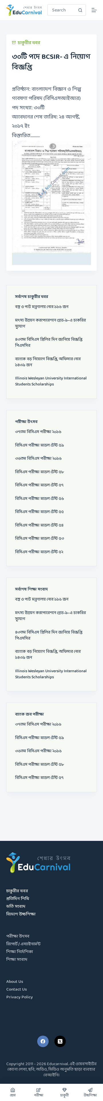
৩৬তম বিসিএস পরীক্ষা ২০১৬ (38, 458)
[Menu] (94, 10)
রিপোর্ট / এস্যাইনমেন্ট (23, 944)
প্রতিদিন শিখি (17, 899)
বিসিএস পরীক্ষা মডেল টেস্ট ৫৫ (39, 512)
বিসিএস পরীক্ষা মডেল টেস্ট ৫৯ (39, 445)
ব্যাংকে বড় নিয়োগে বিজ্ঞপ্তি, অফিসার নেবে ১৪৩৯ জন (48, 362)
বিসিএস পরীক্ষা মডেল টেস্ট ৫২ (39, 552)
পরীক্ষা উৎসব (17, 936)
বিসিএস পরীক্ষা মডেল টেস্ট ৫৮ (39, 472)
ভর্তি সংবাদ (15, 906)
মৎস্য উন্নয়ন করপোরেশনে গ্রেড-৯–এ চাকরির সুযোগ (50, 323)
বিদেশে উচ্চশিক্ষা (20, 914)
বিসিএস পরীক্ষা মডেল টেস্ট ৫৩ (39, 538)
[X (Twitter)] (60, 1041)
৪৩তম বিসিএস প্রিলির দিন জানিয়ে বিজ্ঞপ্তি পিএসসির (48, 342)
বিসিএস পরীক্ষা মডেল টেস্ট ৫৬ (39, 499)
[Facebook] (43, 1041)
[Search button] (80, 10)
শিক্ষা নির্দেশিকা (19, 952)
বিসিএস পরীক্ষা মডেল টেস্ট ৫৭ (39, 485)
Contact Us (16, 989)
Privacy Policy (19, 997)
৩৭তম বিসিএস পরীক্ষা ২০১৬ (38, 432)
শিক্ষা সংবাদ (16, 959)
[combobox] (61, 10)
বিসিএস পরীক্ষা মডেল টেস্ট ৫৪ (39, 525)
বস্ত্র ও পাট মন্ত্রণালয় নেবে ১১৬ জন (41, 307)
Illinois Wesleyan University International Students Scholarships (51, 381)
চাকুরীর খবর (29, 43)
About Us (14, 981)
